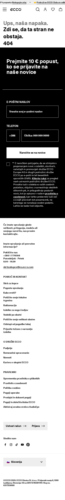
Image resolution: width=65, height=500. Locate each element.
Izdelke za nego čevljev (15, 310)
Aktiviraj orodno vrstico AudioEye (19, 407)
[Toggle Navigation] (4, 9)
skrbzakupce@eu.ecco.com (18, 267)
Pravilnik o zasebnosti (15, 383)
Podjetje (7, 348)
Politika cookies (11, 388)
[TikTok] (17, 445)
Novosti (7, 357)
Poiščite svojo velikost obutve (19, 319)
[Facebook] (5, 445)
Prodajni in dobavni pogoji (17, 397)
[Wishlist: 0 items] (52, 9)
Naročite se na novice (33, 152)
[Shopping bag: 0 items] (60, 9)
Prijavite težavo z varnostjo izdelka (17, 330)
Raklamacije (10, 305)
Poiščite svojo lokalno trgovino (15, 299)
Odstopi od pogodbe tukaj (17, 324)
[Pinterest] (28, 445)
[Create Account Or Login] (45, 9)
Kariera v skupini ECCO (15, 362)
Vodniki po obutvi (12, 314)
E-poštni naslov (18, 102)
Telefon (12, 126)
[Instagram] (11, 445)
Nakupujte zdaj (18, 2)
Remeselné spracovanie (16, 352)
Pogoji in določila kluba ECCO (19, 402)
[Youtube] (22, 445)
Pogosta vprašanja (13, 288)
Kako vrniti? (9, 292)
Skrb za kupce (10, 283)
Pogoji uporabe (11, 392)
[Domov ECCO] (15, 9)
